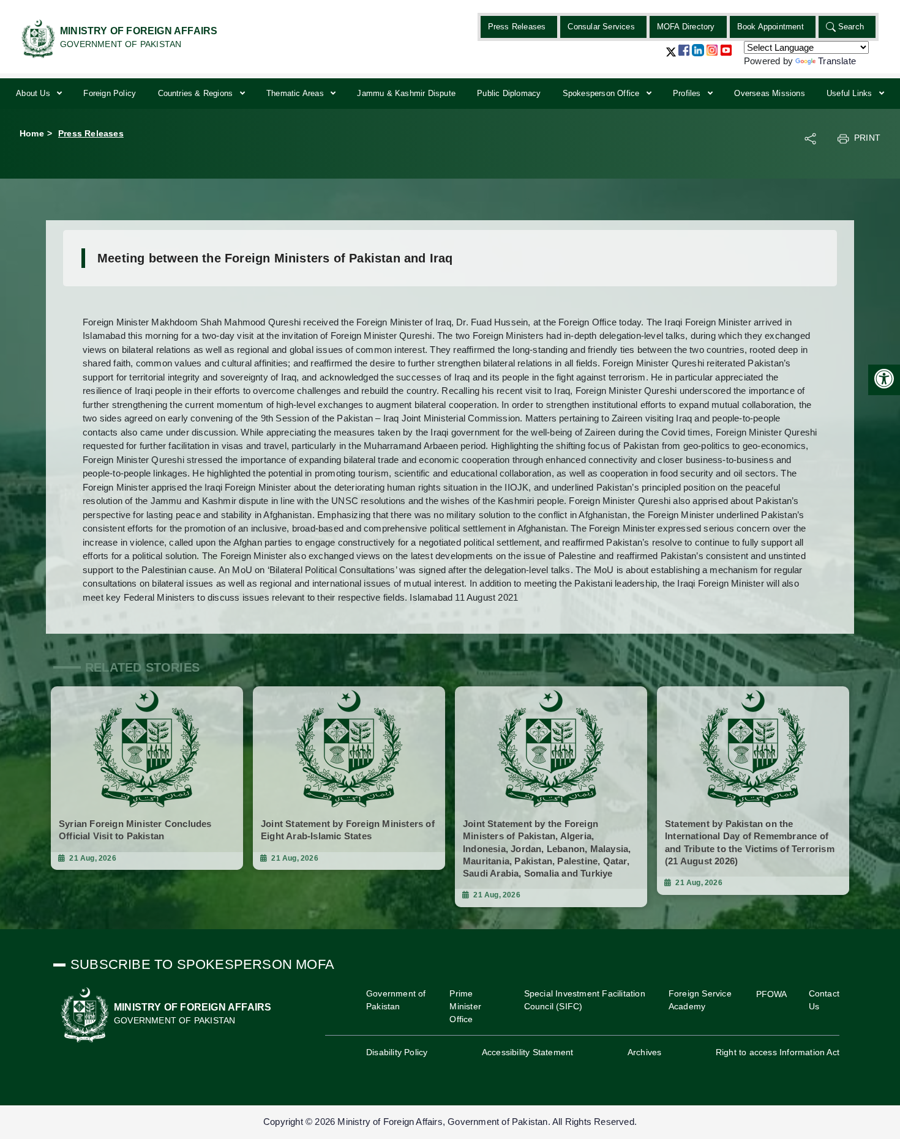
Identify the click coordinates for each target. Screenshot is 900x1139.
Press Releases (517, 26)
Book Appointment (770, 26)
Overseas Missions (769, 93)
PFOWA (771, 994)
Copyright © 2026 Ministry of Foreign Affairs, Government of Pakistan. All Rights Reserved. (450, 1121)
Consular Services (601, 26)
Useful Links (851, 93)
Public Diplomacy (509, 93)
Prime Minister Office (465, 1006)
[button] (671, 57)
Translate (837, 61)
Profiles (688, 93)
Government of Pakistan (396, 1000)
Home (32, 133)
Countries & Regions (197, 93)
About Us (34, 93)
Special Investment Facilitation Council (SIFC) (584, 1000)
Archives (645, 1052)
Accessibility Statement (528, 1052)
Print (867, 138)
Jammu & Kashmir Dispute (406, 93)
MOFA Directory (686, 26)
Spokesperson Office (602, 93)
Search (851, 26)
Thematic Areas (296, 93)
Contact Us (824, 1000)
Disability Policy (396, 1052)
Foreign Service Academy (700, 1000)
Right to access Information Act (777, 1052)
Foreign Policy (109, 93)
